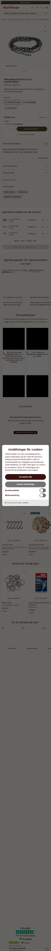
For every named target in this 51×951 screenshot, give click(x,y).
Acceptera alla (25, 477)
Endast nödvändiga (25, 484)
